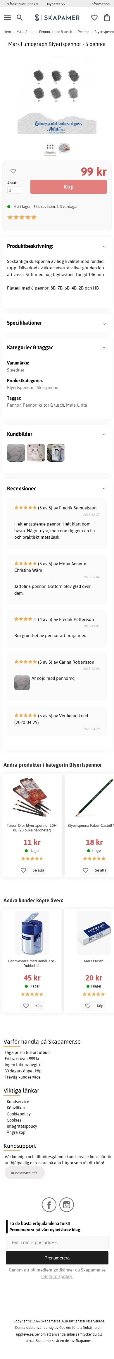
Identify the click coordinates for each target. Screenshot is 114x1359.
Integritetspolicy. (57, 1276)
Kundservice (18, 1101)
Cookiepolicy (19, 1114)
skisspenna (39, 261)
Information (100, 3)
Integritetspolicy (22, 1126)
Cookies (14, 1120)
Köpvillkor (16, 1107)
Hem (7, 32)
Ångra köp (16, 1132)
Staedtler (15, 370)
